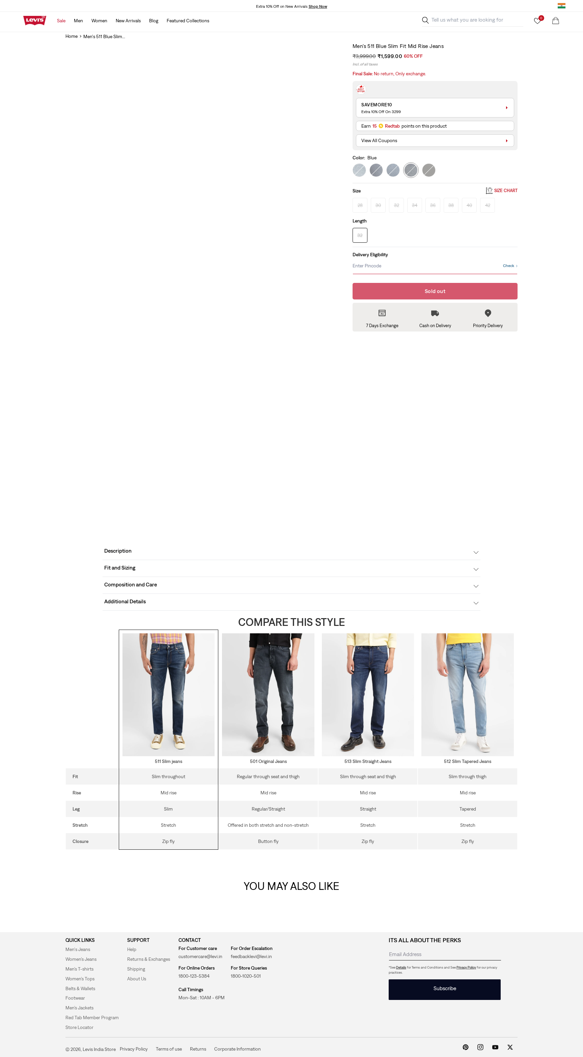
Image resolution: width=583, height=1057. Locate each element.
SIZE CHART (506, 190)
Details (401, 967)
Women (99, 20)
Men (78, 20)
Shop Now (318, 6)
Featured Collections (188, 20)
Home (71, 36)
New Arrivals (128, 20)
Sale (61, 20)
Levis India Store (99, 1049)
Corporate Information (237, 1049)
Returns (198, 1049)
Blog (153, 20)
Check (508, 265)
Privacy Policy (466, 967)
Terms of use (169, 1049)
